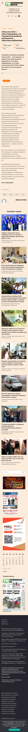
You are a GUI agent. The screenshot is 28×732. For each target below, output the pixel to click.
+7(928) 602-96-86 (14, 10)
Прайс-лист (4, 624)
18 (6, 562)
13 (13, 560)
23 (23, 562)
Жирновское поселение (8, 699)
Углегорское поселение (8, 713)
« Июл (4, 571)
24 (3, 564)
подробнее (10, 723)
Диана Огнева (21, 200)
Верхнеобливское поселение (10, 695)
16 (22, 560)
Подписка (4, 622)
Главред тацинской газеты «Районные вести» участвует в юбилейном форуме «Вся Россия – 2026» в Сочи (13, 235)
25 (7, 564)
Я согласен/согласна (14, 729)
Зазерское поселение (7, 701)
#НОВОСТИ (6, 80)
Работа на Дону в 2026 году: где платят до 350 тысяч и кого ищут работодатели (12, 458)
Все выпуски (7, 611)
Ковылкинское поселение (9, 703)
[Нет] (26, 726)
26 (10, 564)
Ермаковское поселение (8, 697)
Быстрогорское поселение (9, 693)
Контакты (4, 620)
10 (3, 560)
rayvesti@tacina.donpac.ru (14, 12)
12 (9, 560)
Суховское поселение (7, 709)
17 (3, 562)
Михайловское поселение (9, 705)
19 (9, 562)
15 (19, 560)
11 (6, 560)
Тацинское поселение (7, 711)
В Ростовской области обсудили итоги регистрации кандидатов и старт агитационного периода (12, 267)
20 (13, 562)
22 (19, 562)
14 (16, 560)
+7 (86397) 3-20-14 (14, 9)
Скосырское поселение (8, 707)
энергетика (5, 189)
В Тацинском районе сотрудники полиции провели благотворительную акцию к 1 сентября (12, 427)
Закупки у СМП (5, 677)
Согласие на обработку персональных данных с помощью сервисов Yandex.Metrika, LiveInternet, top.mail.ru (12, 669)
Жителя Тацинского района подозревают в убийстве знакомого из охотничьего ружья (13, 395)
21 (16, 562)
